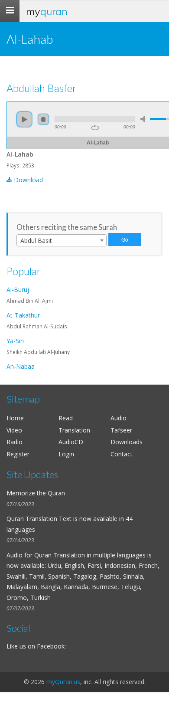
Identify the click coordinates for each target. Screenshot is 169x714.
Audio (118, 418)
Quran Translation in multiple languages (90, 555)
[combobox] (61, 240)
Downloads (126, 442)
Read (65, 418)
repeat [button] (95, 127)
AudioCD (70, 442)
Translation (74, 430)
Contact (121, 454)
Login (66, 454)
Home (15, 418)
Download (27, 180)
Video (14, 430)
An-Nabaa (20, 366)
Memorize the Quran (35, 493)
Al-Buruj (17, 289)
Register (17, 454)
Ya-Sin (15, 341)
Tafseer (121, 430)
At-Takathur (23, 315)
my (47, 11)
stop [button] (43, 119)
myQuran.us (63, 682)
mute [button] (144, 119)
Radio (14, 442)
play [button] (24, 119)
